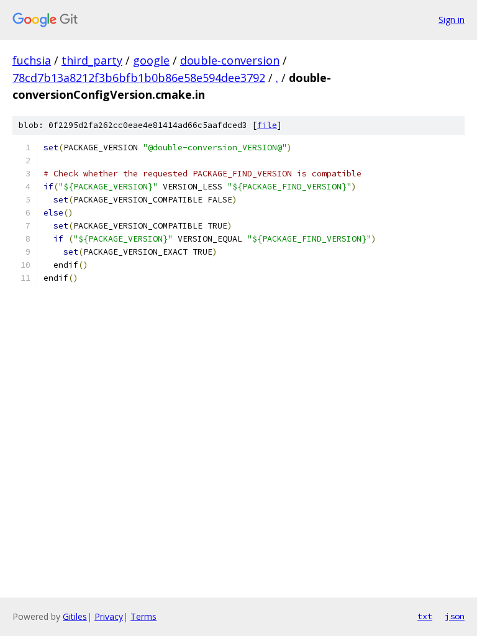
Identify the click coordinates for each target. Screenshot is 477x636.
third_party (91, 60)
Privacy (108, 616)
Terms (143, 616)
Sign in (451, 19)
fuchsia (31, 60)
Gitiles (75, 616)
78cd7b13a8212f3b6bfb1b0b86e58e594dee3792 (138, 77)
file (267, 125)
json (455, 616)
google (151, 60)
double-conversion (229, 60)
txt (424, 616)
